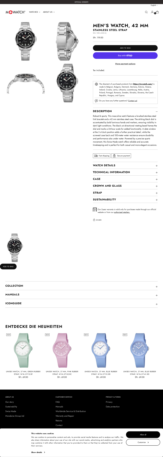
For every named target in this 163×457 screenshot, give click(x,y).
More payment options (125, 63)
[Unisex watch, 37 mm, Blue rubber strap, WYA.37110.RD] (101, 350)
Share (99, 220)
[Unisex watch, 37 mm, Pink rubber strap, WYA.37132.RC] (62, 350)
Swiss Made (10, 411)
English (153, 5)
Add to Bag (8, 266)
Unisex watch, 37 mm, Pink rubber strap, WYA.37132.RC (62, 372)
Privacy (109, 402)
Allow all (143, 434)
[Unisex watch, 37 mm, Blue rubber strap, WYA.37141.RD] (140, 350)
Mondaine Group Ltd (14, 415)
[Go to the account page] (151, 12)
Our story (9, 402)
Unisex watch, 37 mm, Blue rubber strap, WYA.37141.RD (139, 372)
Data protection (113, 406)
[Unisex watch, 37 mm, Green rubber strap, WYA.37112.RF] (23, 350)
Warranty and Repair (65, 415)
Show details (36, 452)
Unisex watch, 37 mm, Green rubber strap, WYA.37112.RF (23, 372)
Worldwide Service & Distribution (71, 411)
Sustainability (11, 406)
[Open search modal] (146, 12)
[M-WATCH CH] (15, 12)
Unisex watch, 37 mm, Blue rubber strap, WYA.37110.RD (101, 372)
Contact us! (132, 100)
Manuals (59, 406)
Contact (59, 425)
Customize (142, 442)
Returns (59, 420)
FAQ (58, 402)
